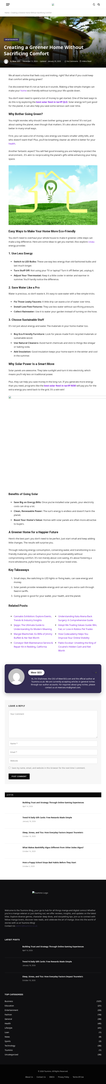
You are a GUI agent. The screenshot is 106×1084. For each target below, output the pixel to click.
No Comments (72, 61)
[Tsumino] (53, 4)
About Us (29, 1077)
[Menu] (8, 4)
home (23, 90)
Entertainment (11, 1010)
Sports (8, 1041)
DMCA (51, 1077)
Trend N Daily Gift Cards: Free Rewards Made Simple (47, 817)
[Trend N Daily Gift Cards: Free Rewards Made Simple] (12, 821)
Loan (7, 1032)
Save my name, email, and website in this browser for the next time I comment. (48, 768)
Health (8, 1023)
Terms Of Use (78, 1077)
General (8, 1019)
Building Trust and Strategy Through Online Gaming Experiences (53, 802)
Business (9, 1001)
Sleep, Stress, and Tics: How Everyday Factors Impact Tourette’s (52, 832)
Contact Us (41, 1077)
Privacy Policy (63, 1077)
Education (9, 1005)
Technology (10, 1045)
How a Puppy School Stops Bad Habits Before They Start (49, 862)
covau (91, 241)
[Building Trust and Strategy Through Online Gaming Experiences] (12, 806)
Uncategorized (11, 40)
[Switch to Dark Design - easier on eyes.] (94, 4)
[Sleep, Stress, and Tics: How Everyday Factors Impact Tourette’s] (12, 836)
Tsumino (9, 1050)
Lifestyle (8, 1028)
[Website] (95, 671)
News (7, 1036)
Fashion (8, 1014)
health (12, 143)
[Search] (98, 4)
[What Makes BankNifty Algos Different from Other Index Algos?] (12, 851)
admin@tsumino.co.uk (26, 925)
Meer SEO (16, 61)
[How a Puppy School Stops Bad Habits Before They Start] (12, 866)
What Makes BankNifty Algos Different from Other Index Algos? (53, 847)
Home (7, 13)
